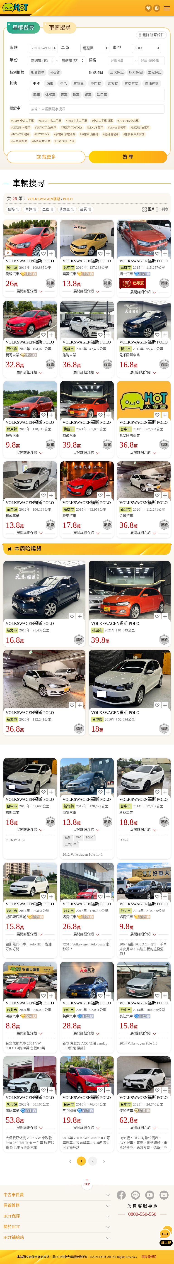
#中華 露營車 (19, 141)
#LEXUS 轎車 (95, 127)
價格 (92, 60)
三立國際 (69, 1111)
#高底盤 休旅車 (41, 141)
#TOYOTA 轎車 (20, 134)
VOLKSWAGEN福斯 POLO (30, 261)
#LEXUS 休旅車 (20, 127)
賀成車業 (12, 516)
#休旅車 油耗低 (89, 134)
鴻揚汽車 (69, 917)
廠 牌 (14, 47)
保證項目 (96, 72)
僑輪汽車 (12, 274)
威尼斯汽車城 (16, 917)
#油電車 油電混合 (64, 134)
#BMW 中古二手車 (22, 120)
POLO (68, 199)
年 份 (14, 60)
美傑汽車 (69, 1016)
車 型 (117, 47)
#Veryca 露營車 (117, 127)
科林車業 (126, 812)
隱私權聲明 (148, 1256)
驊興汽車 (12, 435)
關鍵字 (15, 108)
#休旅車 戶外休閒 (134, 134)
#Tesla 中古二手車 (76, 120)
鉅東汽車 (69, 516)
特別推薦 (17, 72)
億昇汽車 (126, 1111)
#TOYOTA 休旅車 (128, 120)
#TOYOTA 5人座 (65, 141)
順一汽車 (126, 274)
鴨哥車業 (12, 355)
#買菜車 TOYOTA (71, 127)
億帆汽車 (69, 812)
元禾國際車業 (129, 355)
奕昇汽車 (69, 274)
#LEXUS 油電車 (140, 127)
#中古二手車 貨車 (102, 120)
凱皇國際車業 (129, 435)
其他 (13, 83)
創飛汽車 (69, 435)
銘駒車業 (69, 355)
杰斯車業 (12, 812)
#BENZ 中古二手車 (50, 120)
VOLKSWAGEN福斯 (43, 199)
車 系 (65, 47)
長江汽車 (126, 1016)
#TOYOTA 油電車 (45, 127)
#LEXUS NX (41, 134)
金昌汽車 (126, 516)
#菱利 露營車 (111, 134)
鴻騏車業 (12, 1111)
